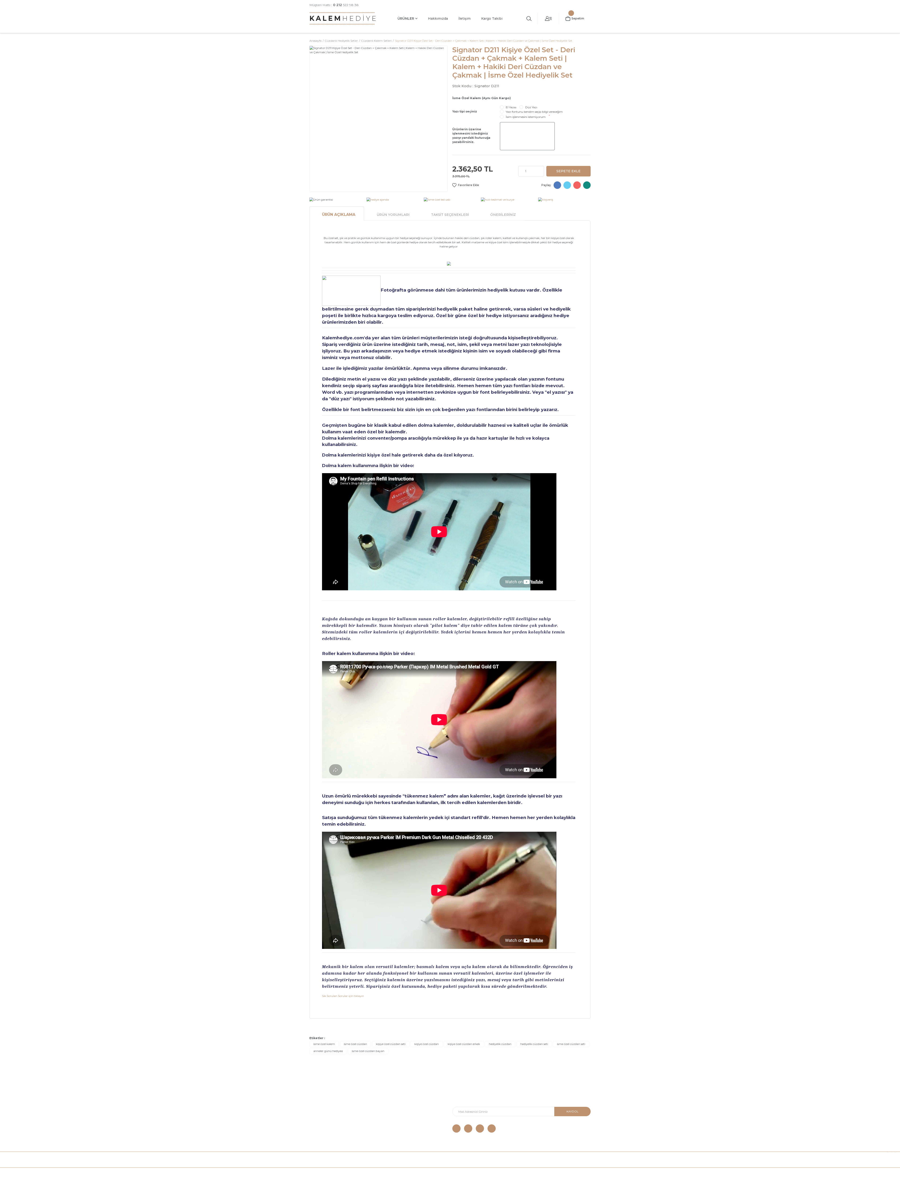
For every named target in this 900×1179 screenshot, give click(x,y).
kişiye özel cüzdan (426, 1044)
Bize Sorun (317, 1122)
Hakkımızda (438, 18)
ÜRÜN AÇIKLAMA (338, 214)
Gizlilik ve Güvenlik (323, 1115)
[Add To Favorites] (465, 185)
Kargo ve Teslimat (322, 1101)
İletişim (464, 18)
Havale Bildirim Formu (397, 1094)
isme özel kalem (324, 1044)
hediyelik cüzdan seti (534, 1044)
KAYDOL (572, 1111)
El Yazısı (511, 107)
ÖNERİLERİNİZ (503, 215)
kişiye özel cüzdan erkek (464, 1044)
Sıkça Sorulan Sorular (325, 1129)
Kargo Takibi (491, 18)
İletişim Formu (391, 1101)
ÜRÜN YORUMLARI (393, 215)
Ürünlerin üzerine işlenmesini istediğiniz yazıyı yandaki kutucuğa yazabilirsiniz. (471, 135)
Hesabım (387, 1108)
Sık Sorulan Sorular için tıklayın (343, 996)
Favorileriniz (390, 1115)
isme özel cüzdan (355, 1044)
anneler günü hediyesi (328, 1051)
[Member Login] (548, 18)
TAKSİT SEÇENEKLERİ (450, 215)
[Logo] (342, 18)
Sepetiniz (388, 1122)
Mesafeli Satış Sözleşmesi (328, 1108)
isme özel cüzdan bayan (368, 1051)
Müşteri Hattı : (334, 5)
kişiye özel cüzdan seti (390, 1044)
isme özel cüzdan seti (571, 1044)
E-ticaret (439, 1173)
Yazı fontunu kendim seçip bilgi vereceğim (534, 111)
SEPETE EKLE (568, 171)
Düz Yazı (531, 107)
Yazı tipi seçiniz (464, 111)
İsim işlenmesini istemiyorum (526, 117)
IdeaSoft (423, 1173)
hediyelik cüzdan (500, 1044)
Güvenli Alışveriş (321, 1094)
